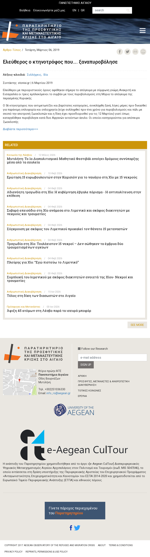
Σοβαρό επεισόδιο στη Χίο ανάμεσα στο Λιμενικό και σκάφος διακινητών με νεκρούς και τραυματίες (68, 212)
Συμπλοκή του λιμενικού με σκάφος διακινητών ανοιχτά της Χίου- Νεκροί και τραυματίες (70, 278)
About (102, 545)
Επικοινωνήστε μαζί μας (49, 10)
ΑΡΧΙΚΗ (82, 375)
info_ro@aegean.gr (58, 393)
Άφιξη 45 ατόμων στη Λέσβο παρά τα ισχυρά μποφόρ (49, 310)
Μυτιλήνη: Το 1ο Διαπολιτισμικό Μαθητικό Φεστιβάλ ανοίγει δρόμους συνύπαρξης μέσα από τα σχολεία (73, 160)
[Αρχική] (34, 31)
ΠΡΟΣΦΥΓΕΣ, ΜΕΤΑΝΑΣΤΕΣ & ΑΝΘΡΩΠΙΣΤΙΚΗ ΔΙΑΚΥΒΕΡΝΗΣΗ (103, 383)
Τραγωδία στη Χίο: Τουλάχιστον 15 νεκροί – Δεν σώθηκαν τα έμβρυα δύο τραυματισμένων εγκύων (65, 245)
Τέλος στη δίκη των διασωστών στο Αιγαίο (41, 295)
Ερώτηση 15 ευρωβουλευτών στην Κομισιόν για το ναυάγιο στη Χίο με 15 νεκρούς (72, 177)
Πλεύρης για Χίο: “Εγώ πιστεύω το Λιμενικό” (43, 262)
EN (74, 10)
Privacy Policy (13, 551)
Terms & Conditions (121, 545)
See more (137, 325)
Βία (46, 74)
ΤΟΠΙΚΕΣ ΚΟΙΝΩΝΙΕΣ (89, 390)
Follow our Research (94, 348)
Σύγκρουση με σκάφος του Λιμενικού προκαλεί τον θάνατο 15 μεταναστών (67, 229)
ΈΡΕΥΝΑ (82, 396)
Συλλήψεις (34, 74)
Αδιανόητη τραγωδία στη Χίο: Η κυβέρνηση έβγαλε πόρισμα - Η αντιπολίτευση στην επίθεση (74, 193)
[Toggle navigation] (142, 31)
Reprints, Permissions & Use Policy (47, 551)
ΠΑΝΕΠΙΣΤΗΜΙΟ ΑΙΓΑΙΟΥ (75, 3)
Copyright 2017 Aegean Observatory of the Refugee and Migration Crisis (49, 545)
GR (83, 10)
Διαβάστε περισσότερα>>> (20, 129)
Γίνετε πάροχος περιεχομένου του (73, 510)
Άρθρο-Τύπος (12, 50)
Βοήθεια (25, 10)
